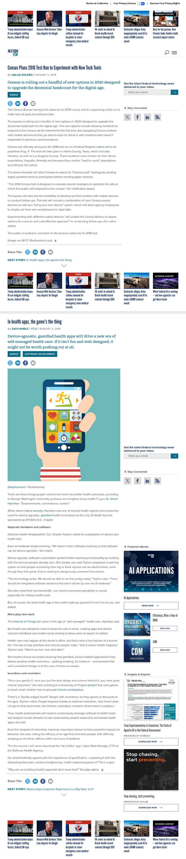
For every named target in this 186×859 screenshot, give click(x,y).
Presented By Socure (136, 801)
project (93, 685)
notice (100, 147)
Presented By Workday (137, 735)
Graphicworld (16, 487)
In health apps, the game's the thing (49, 260)
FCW (34, 329)
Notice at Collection (97, 3)
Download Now (147, 741)
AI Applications (131, 598)
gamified (46, 515)
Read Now (148, 605)
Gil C (25, 240)
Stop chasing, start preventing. (139, 796)
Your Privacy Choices (124, 3)
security (38, 511)
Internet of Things (24, 621)
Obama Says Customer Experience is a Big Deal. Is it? (60, 789)
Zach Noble (20, 329)
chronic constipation (70, 690)
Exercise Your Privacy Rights (165, 3)
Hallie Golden (22, 75)
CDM (155, 642)
